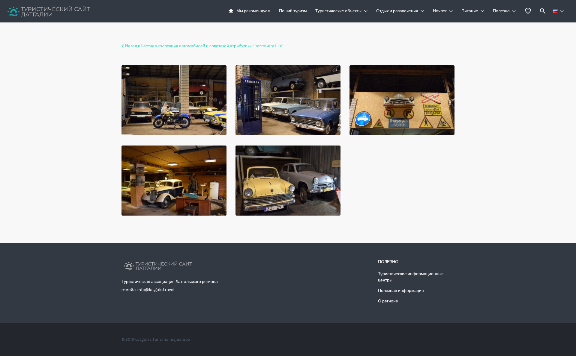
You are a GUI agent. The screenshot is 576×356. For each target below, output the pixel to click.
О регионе (388, 301)
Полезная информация (401, 290)
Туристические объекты (338, 10)
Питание (469, 10)
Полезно (501, 10)
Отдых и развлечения (397, 10)
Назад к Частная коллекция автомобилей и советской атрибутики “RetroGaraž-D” (204, 46)
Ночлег (440, 10)
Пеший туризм (293, 10)
